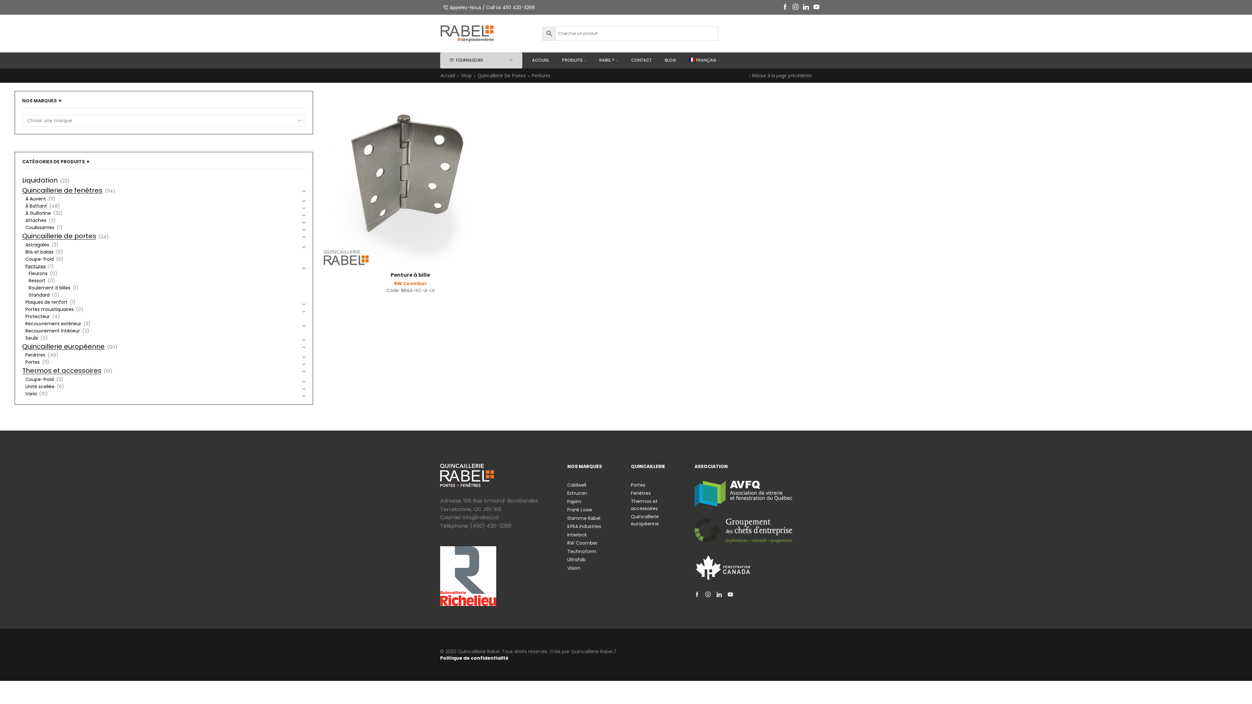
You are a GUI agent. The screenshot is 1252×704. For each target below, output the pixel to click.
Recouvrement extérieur (53, 323)
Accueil (540, 60)
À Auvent (35, 199)
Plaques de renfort (46, 302)
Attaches (35, 220)
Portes (32, 362)
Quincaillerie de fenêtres (62, 190)
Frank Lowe (579, 509)
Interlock (577, 535)
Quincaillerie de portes (502, 75)
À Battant (36, 206)
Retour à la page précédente (782, 75)
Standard (39, 295)
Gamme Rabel (583, 518)
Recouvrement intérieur (52, 331)
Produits (572, 60)
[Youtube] (816, 7)
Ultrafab (576, 559)
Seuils (31, 338)
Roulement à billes (49, 288)
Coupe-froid (39, 259)
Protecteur (37, 316)
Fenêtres (35, 355)
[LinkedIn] (806, 7)
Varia (31, 393)
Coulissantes (39, 227)
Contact (641, 60)
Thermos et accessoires (61, 370)
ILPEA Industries (584, 526)
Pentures (35, 266)
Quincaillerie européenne (63, 346)
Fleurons (38, 273)
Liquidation (40, 180)
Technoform (581, 551)
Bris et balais (39, 252)
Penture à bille (410, 275)
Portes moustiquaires (49, 309)
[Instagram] (795, 7)
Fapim (574, 501)
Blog (670, 60)
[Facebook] (785, 7)
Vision (573, 568)
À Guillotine (38, 213)
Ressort (37, 280)
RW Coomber (410, 283)
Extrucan (577, 493)
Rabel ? (606, 60)
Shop (466, 75)
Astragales (37, 245)
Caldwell (576, 485)
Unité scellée (39, 386)
